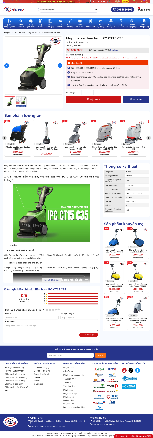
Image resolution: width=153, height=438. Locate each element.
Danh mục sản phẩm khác (74, 407)
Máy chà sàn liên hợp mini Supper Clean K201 (114, 320)
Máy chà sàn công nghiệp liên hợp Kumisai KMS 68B (91, 148)
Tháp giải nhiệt (69, 379)
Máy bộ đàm (68, 404)
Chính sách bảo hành (14, 384)
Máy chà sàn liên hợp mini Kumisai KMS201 (114, 251)
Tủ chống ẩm (68, 386)
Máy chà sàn (68, 368)
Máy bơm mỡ (69, 397)
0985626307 (124, 9)
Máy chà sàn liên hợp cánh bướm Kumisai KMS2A (138, 320)
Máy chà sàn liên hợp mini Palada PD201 (138, 251)
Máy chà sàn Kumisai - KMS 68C (120, 148)
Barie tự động (69, 400)
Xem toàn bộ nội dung (51, 280)
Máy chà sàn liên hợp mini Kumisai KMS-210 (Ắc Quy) (33, 148)
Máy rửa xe (68, 371)
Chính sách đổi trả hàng (15, 381)
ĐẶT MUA (95, 99)
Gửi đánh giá (88, 335)
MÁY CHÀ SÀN (19, 33)
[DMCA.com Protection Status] (129, 387)
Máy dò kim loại (70, 394)
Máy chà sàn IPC (34, 33)
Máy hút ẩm (68, 390)
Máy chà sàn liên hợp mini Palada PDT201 (138, 285)
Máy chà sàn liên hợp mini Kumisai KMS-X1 (62, 148)
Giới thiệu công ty (41, 368)
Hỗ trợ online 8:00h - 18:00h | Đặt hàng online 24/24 (133, 436)
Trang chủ (7, 33)
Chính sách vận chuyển (15, 374)
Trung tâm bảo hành (42, 374)
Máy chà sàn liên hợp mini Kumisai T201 (114, 285)
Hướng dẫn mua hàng (14, 368)
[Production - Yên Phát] (14, 9)
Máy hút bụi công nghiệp (73, 375)
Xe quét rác (68, 383)
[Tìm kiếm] (96, 9)
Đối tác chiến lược (42, 371)
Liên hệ (37, 377)
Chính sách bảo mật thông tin (17, 377)
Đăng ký (101, 355)
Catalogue (38, 384)
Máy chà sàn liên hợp (52, 33)
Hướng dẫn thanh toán (14, 371)
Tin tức (37, 381)
